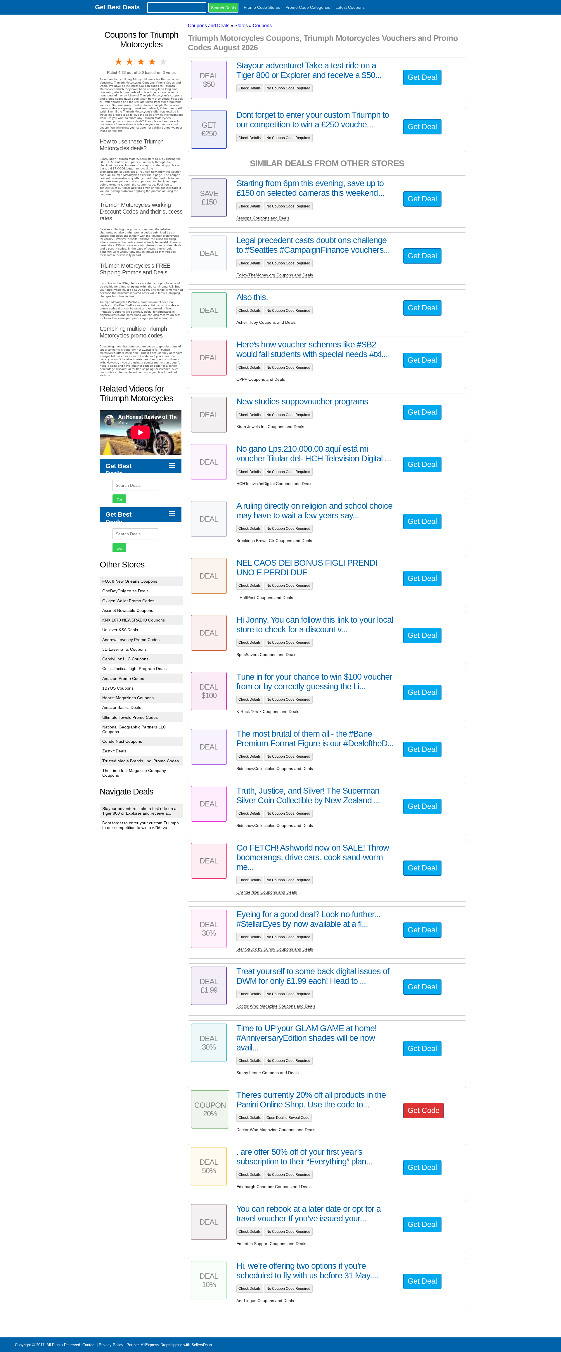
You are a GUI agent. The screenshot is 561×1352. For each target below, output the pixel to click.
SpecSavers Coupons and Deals (266, 654)
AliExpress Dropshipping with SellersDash (176, 1345)
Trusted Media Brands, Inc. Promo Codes (140, 761)
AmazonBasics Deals (121, 707)
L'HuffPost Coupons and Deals (264, 597)
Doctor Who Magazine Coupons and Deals (275, 1006)
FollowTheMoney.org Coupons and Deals (274, 275)
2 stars (130, 61)
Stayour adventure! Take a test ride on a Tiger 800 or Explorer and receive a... (139, 811)
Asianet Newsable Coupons (127, 610)
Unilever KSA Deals (120, 629)
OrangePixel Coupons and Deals (266, 892)
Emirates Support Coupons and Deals (271, 1243)
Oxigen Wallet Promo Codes (128, 600)
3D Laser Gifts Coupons (124, 649)
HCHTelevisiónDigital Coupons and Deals (274, 483)
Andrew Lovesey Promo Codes (131, 639)
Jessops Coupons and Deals (262, 218)
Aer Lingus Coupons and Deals (265, 1300)
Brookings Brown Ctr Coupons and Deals (274, 540)
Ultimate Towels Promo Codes (130, 717)
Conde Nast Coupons (122, 741)
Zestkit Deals (114, 751)
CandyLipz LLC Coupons (125, 659)
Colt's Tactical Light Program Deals (134, 668)
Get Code (423, 1110)
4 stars (152, 61)
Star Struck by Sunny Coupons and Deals (274, 949)
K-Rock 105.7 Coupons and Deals (267, 711)
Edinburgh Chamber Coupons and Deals (273, 1186)
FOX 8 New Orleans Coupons (129, 581)
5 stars (163, 61)
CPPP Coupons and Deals (260, 379)
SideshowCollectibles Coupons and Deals (274, 768)
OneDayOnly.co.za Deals (125, 590)
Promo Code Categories (307, 7)
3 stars (141, 61)
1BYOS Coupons (118, 688)
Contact (89, 1345)
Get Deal (422, 77)
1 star (118, 61)
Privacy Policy (111, 1345)
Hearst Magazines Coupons (128, 697)
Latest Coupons (350, 7)
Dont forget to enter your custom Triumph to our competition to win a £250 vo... (140, 825)
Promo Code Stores (262, 7)
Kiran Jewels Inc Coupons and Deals (270, 426)
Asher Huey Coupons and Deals (266, 322)
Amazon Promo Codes (123, 678)
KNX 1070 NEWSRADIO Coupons (133, 620)
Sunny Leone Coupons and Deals (267, 1072)
